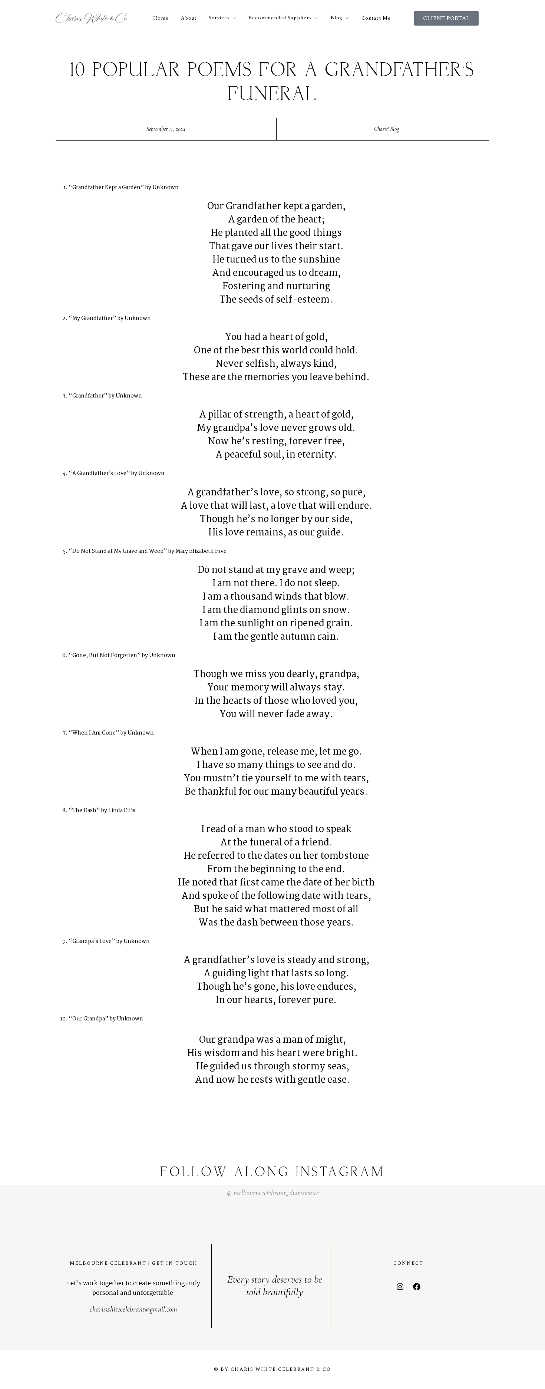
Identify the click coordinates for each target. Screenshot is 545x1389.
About (188, 18)
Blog (337, 18)
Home (161, 18)
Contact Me (376, 18)
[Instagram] (400, 1286)
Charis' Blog (386, 129)
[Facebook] (416, 1286)
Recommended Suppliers (280, 18)
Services (219, 18)
